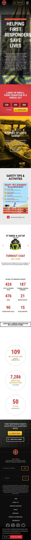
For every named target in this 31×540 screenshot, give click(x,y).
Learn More (15, 150)
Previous (3, 199)
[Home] (4, 2)
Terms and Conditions (15, 506)
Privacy (15, 509)
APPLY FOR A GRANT (16, 439)
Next (28, 199)
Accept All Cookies (16, 537)
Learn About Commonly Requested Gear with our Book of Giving (15, 324)
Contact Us (15, 502)
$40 (15, 105)
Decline (6, 537)
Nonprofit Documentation (15, 517)
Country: (19, 4)
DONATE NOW (16, 433)
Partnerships (16, 520)
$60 (24, 105)
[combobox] (22, 4)
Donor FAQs (15, 513)
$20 (6, 105)
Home (16, 498)
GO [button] (25, 478)
